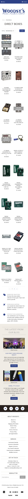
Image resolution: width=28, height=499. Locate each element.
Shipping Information (13, 423)
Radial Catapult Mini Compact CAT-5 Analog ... (18, 152)
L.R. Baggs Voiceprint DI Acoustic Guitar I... (6, 152)
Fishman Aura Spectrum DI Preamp (18, 58)
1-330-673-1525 (15, 466)
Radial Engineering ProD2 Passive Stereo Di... (18, 218)
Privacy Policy (13, 431)
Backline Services (13, 452)
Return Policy (13, 425)
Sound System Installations (13, 450)
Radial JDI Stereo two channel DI (6, 279)
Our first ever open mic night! (14, 354)
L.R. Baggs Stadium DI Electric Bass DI (18, 121)
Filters (22, 30)
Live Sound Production (13, 448)
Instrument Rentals (13, 442)
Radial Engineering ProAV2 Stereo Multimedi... (6, 218)
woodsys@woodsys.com (15, 468)
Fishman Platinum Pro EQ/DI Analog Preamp (6, 90)
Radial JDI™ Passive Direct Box (18, 280)
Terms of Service (13, 429)
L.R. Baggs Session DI (6, 120)
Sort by (3, 30)
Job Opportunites (13, 433)
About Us (13, 419)
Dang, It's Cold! (14, 386)
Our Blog (13, 421)
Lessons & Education (13, 444)
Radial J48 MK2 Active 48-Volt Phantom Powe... (18, 250)
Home (3, 20)
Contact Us (13, 427)
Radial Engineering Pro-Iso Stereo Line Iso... (6, 185)
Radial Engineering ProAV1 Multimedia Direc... (18, 185)
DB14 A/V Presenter (6, 57)
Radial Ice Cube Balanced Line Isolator (6, 250)
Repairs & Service (13, 446)
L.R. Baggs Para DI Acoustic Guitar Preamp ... (18, 89)
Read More (14, 365)
